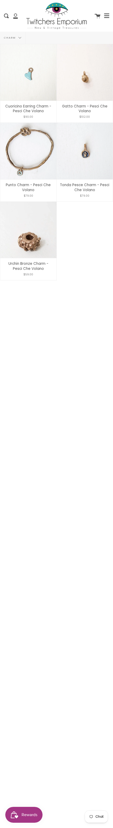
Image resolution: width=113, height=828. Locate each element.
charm (10, 37)
